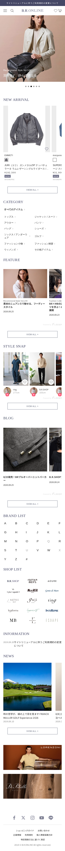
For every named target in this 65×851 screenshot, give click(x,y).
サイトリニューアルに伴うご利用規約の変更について (32, 3)
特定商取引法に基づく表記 (33, 839)
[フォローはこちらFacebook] (14, 817)
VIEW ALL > (32, 190)
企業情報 (17, 834)
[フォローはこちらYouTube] (41, 817)
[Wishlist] (56, 11)
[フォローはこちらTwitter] (23, 817)
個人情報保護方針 (44, 834)
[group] (32, 48)
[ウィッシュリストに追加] (47, 149)
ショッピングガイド (25, 830)
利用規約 (29, 834)
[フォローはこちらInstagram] (32, 817)
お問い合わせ (44, 830)
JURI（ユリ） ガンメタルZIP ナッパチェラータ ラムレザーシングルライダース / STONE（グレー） (25, 167)
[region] (32, 53)
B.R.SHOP (43, 389)
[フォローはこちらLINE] (50, 817)
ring (15, 389)
